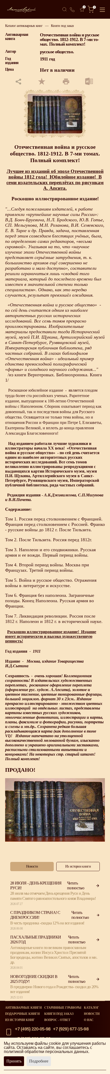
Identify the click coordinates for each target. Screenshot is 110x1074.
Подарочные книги (22, 1013)
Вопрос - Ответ (57, 1019)
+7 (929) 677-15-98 (71, 1029)
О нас (89, 1019)
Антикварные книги (23, 1007)
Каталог (91, 1007)
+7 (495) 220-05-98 (32, 1029)
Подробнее (38, 1061)
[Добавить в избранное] (41, 82)
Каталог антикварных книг (23, 25)
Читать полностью (75, 885)
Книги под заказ (62, 25)
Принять (13, 1061)
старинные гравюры (62, 1007)
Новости (92, 1013)
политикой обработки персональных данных (46, 1051)
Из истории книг (20, 1019)
